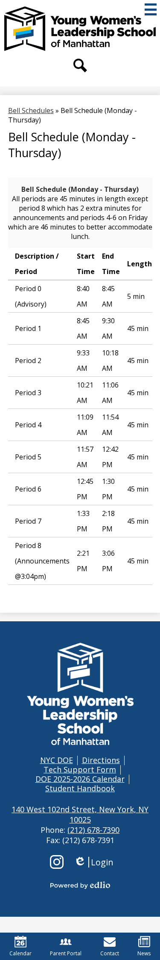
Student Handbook (80, 788)
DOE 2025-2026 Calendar (80, 779)
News (144, 953)
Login (93, 862)
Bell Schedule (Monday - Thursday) (80, 189)
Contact (109, 953)
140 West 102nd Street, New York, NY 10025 (80, 814)
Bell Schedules (31, 110)
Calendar (20, 953)
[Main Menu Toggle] (150, 9)
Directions (101, 760)
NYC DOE (56, 760)
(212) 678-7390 (93, 830)
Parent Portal (65, 953)
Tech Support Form (80, 769)
